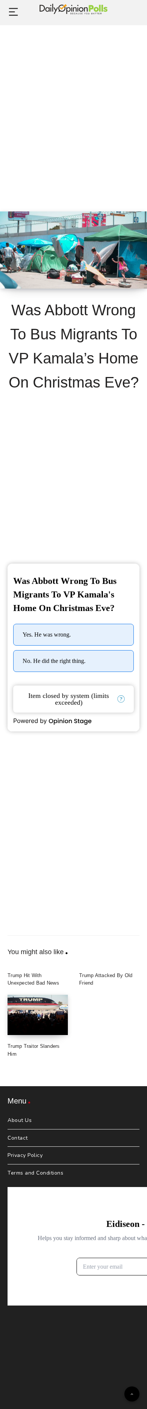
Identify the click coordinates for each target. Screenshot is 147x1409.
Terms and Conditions (35, 1172)
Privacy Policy (25, 1155)
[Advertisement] (73, 109)
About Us (20, 1120)
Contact (18, 1137)
